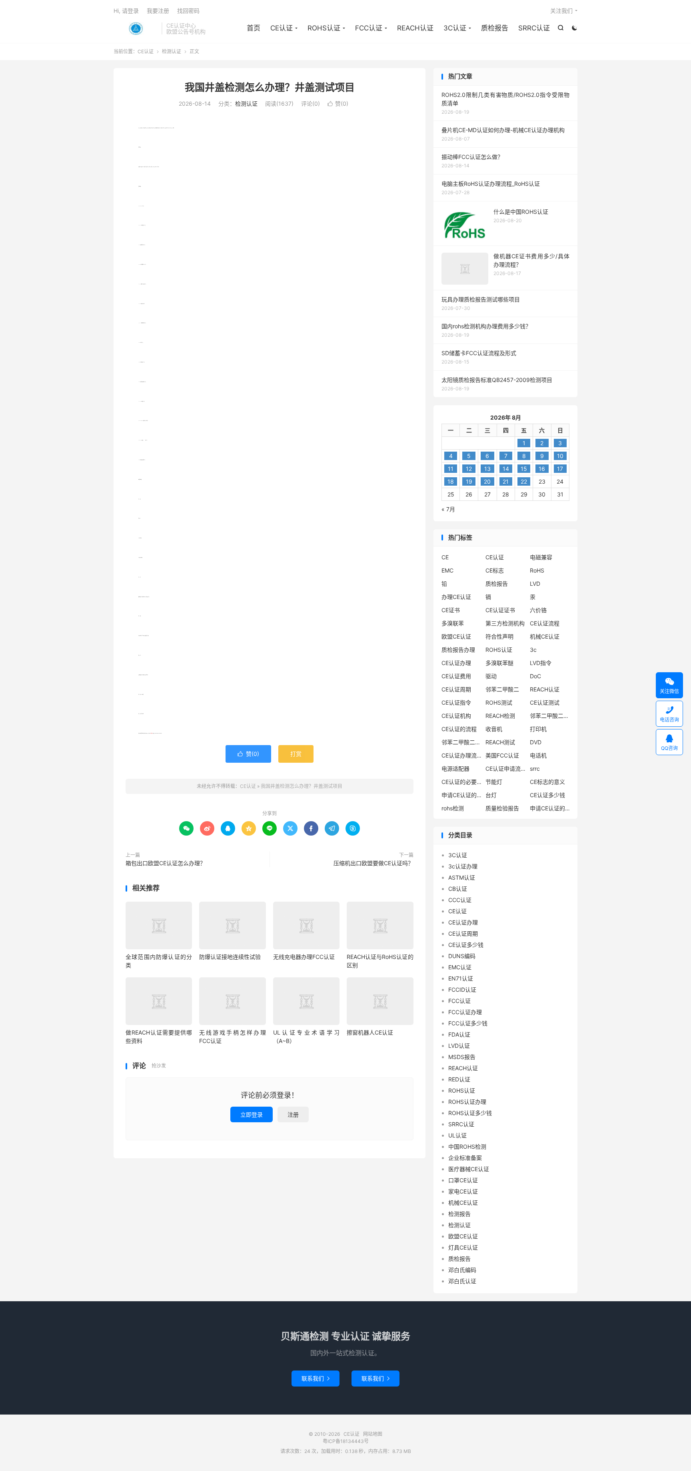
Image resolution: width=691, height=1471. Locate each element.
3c (533, 649)
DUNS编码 (461, 956)
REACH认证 (415, 28)
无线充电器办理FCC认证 (304, 956)
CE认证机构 (456, 715)
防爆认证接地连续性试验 (230, 956)
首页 (253, 28)
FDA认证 (459, 1034)
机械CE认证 (544, 636)
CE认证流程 (544, 623)
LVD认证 (459, 1045)
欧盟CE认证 (456, 636)
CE (445, 557)
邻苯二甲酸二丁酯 (461, 742)
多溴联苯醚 (499, 662)
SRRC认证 (534, 28)
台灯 (491, 795)
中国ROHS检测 (467, 1146)
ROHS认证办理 (467, 1101)
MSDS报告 (461, 1056)
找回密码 (188, 10)
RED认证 (459, 1079)
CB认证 (457, 888)
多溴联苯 (452, 623)
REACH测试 (500, 742)
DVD (535, 742)
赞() (338, 103)
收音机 (493, 728)
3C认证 (454, 28)
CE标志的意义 (547, 781)
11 (450, 468)
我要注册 (158, 10)
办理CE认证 (456, 596)
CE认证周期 (456, 689)
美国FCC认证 (502, 755)
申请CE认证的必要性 (461, 795)
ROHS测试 (498, 702)
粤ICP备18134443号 (346, 1441)
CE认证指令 (456, 702)
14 (506, 468)
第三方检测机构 (505, 623)
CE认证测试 (544, 702)
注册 (293, 1114)
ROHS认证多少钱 (470, 1112)
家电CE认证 (463, 1191)
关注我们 (561, 10)
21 (506, 481)
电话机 (538, 755)
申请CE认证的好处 (550, 808)
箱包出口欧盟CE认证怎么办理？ (166, 863)
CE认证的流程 (459, 728)
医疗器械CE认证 (468, 1169)
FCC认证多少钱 (467, 1023)
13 (487, 468)
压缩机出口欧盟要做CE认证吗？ (373, 863)
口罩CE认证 (463, 1180)
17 (560, 468)
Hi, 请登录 (126, 10)
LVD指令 (540, 662)
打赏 (296, 753)
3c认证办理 (462, 866)
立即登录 (251, 1114)
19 (469, 481)
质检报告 (494, 28)
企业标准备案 (465, 1157)
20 (487, 481)
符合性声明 (499, 636)
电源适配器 (455, 768)
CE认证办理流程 (461, 755)
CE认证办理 (456, 662)
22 (524, 481)
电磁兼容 (541, 557)
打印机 (538, 728)
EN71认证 (460, 978)
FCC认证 (368, 28)
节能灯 (493, 781)
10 (560, 455)
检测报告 (459, 1213)
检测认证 (171, 51)
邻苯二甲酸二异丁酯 (550, 715)
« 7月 (448, 509)
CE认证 (136, 28)
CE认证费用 (456, 676)
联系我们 (316, 1378)
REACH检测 (500, 715)
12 (469, 468)
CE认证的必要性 (461, 781)
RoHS (537, 570)
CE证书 (450, 610)
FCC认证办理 (465, 1012)
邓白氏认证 (462, 1281)
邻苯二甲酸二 (502, 689)
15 (524, 468)
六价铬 (538, 610)
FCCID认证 (462, 989)
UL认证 (457, 1135)
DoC (535, 676)
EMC (447, 570)
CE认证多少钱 (547, 795)
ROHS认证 (324, 28)
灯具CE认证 (463, 1247)
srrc (535, 768)
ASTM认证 (461, 877)
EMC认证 (459, 967)
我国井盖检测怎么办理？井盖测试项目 (270, 87)
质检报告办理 (458, 649)
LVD (535, 583)
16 (542, 468)
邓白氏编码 (462, 1269)
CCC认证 (459, 899)
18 (450, 481)
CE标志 (494, 570)
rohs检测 (452, 808)
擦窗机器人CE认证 (370, 1032)
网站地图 (372, 1434)
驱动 (491, 676)
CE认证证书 (500, 610)
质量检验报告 (502, 808)
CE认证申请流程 (505, 768)
